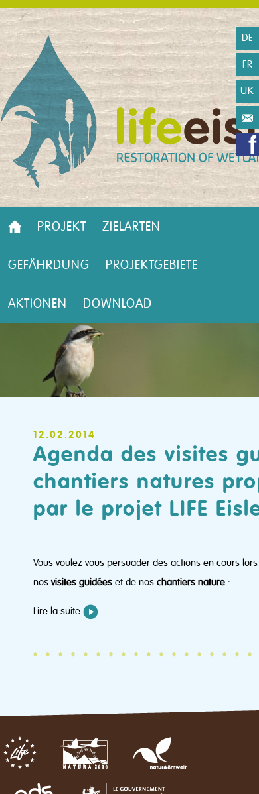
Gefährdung (49, 265)
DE (248, 38)
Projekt (61, 226)
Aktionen (37, 303)
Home (14, 226)
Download (117, 303)
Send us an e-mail (247, 117)
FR (247, 64)
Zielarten (131, 226)
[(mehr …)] (90, 611)
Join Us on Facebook (247, 144)
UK (247, 91)
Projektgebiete (152, 265)
